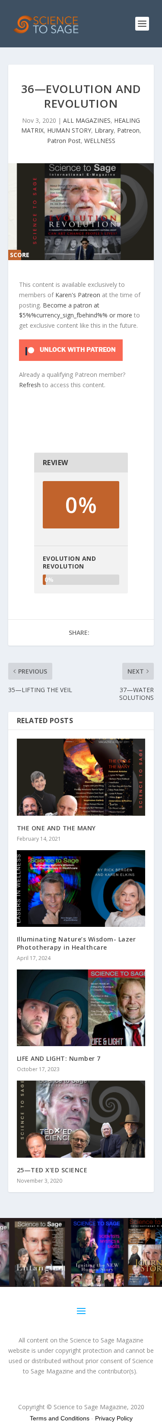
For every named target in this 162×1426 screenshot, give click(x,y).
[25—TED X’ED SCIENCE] (81, 1119)
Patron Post (64, 141)
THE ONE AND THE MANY (56, 828)
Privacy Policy (114, 1418)
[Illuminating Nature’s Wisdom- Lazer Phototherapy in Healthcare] (81, 888)
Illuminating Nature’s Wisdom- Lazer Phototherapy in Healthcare (76, 943)
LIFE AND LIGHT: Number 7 (59, 1058)
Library (104, 130)
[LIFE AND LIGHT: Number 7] (81, 1008)
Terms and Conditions (59, 1418)
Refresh (30, 385)
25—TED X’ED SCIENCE (52, 1170)
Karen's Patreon (77, 295)
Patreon (128, 130)
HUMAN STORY (69, 130)
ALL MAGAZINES (87, 120)
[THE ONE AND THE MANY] (81, 777)
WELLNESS (99, 141)
